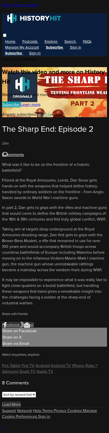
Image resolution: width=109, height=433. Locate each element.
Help (37, 411)
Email (29, 325)
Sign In (35, 53)
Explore (51, 41)
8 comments (13, 155)
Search (70, 41)
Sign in (75, 47)
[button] (4, 35)
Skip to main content (20, 5)
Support (9, 411)
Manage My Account (22, 47)
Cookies (75, 411)
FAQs (87, 41)
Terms (48, 411)
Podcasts (30, 41)
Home (10, 41)
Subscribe (11, 104)
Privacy (60, 411)
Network (24, 411)
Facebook (11, 325)
